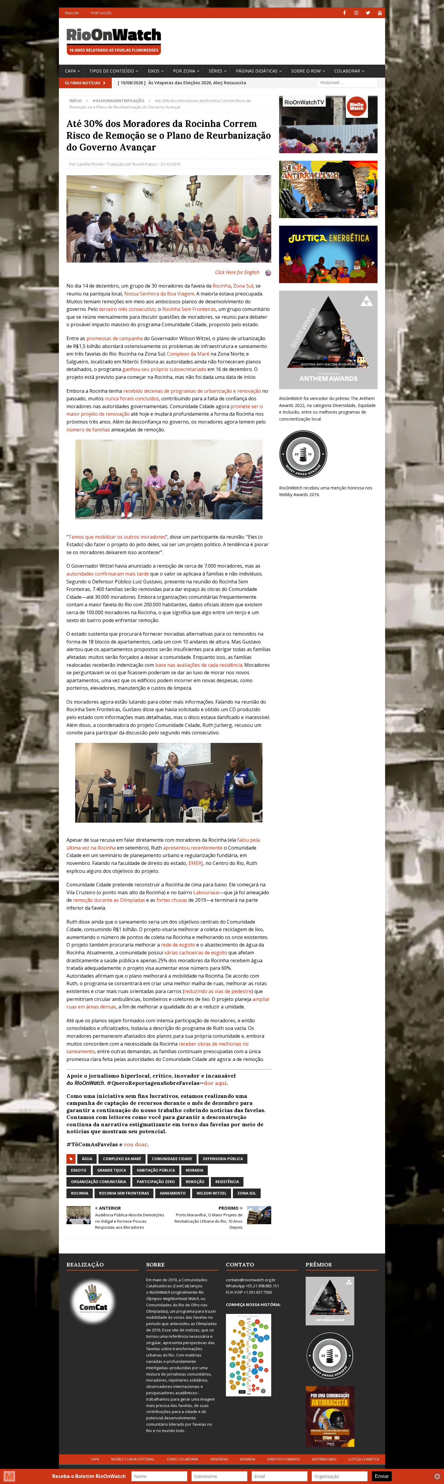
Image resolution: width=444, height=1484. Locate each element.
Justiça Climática (364, 1459)
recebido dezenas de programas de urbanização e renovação (192, 391)
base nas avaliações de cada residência (198, 665)
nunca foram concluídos (132, 398)
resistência (227, 1181)
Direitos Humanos (283, 1459)
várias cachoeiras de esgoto (195, 952)
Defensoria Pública (223, 1158)
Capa (70, 71)
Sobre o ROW (306, 71)
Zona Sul (243, 285)
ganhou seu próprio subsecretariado (164, 369)
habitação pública (156, 1170)
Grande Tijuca (111, 1170)
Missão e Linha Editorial (133, 1459)
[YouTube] (380, 13)
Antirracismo (324, 1459)
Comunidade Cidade (172, 1158)
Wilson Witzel (212, 1193)
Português (101, 13)
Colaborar (347, 71)
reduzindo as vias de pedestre (218, 991)
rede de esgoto (178, 944)
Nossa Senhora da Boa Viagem (159, 293)
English (72, 13)
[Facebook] (344, 13)
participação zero (156, 1181)
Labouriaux (206, 892)
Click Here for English (237, 272)
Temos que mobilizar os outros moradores (117, 537)
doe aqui (215, 1082)
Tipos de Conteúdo (111, 71)
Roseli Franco (145, 164)
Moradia (247, 1459)
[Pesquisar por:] (347, 82)
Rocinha (222, 285)
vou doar (135, 1144)
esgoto (78, 1170)
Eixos (153, 71)
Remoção (195, 1181)
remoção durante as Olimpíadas (109, 900)
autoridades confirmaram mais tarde (107, 573)
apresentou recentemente (193, 847)
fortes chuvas (171, 900)
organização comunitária (98, 1181)
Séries (215, 71)
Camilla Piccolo (90, 164)
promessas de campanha (114, 338)
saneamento (173, 1193)
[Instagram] (356, 13)
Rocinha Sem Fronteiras (189, 309)
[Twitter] (368, 13)
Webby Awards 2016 (299, 494)
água (87, 1158)
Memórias (219, 1459)
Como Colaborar (182, 1459)
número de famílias (88, 429)
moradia (194, 1170)
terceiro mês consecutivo (127, 309)
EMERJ (195, 863)
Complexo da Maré (188, 353)
